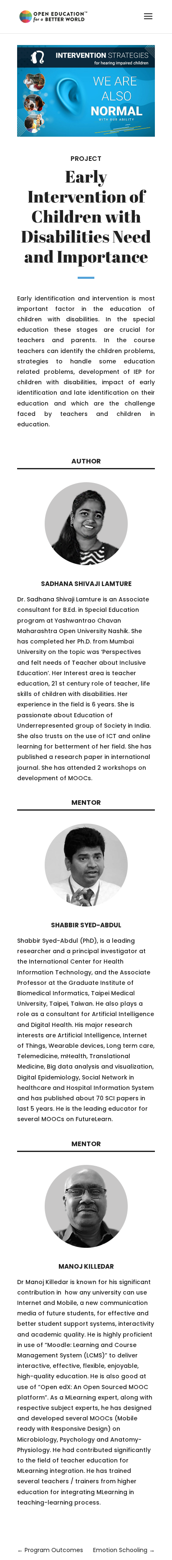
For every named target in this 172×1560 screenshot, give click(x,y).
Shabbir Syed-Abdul (86, 925)
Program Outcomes (50, 1550)
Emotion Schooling (124, 1550)
